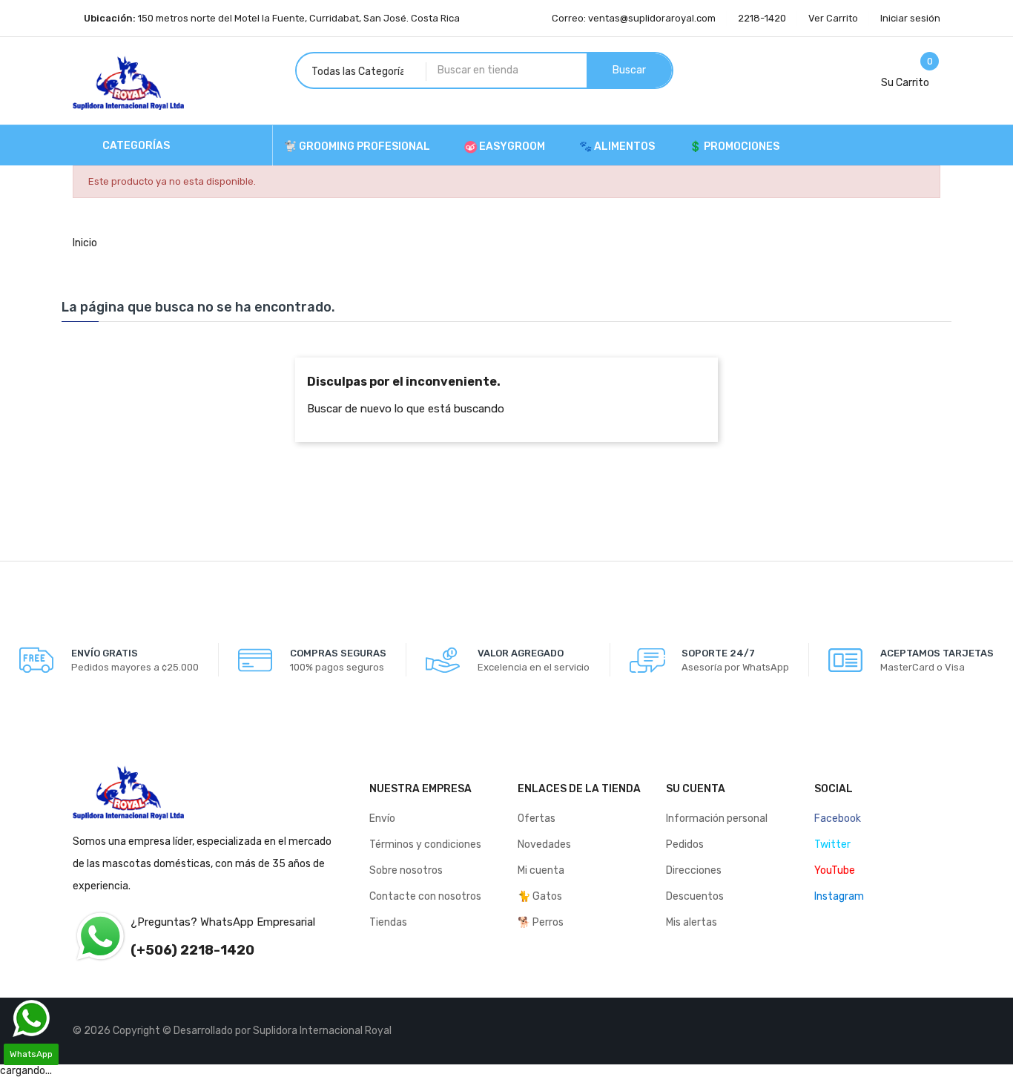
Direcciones (694, 870)
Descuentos (695, 896)
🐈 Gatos (540, 896)
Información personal (717, 818)
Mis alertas (691, 922)
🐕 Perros (541, 922)
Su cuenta (695, 789)
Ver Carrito (833, 18)
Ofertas (536, 818)
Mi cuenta (541, 870)
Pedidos (685, 844)
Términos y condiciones (425, 844)
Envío (382, 818)
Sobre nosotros (406, 870)
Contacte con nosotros (425, 896)
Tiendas (388, 922)
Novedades (544, 844)
